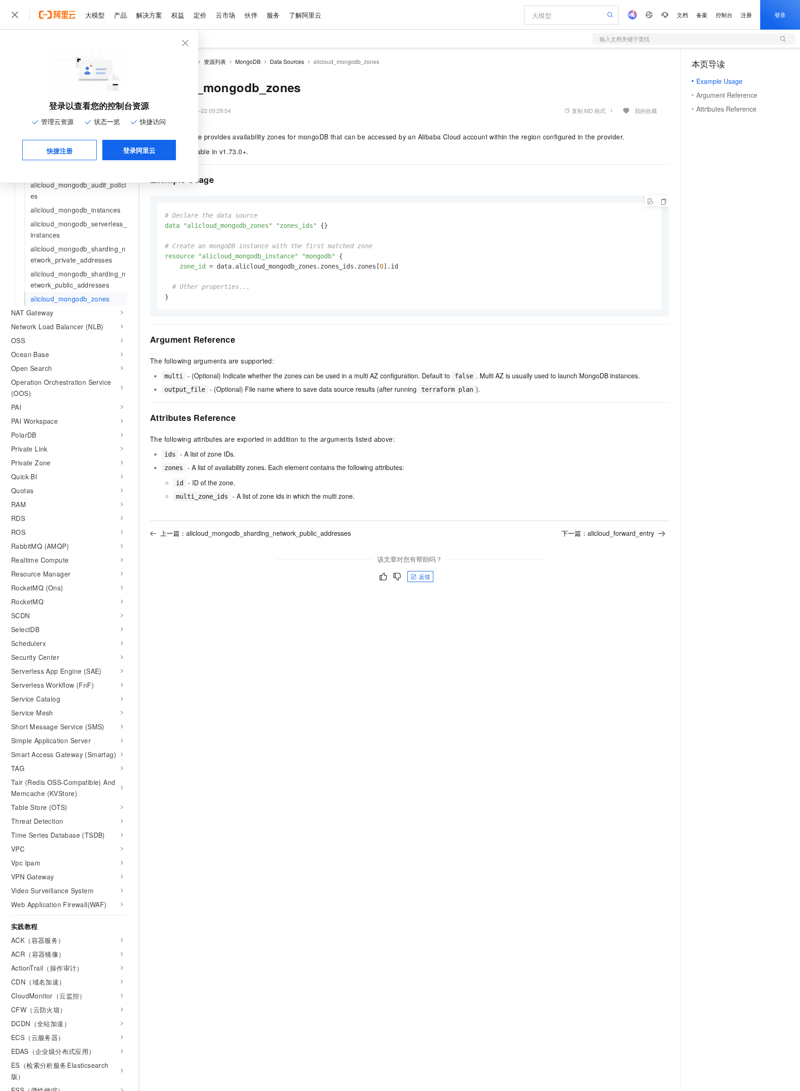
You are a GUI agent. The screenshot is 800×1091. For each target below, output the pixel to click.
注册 (746, 15)
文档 (682, 15)
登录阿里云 (139, 150)
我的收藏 (646, 110)
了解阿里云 (305, 14)
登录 (780, 15)
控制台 (724, 15)
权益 (177, 14)
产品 (120, 14)
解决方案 (149, 14)
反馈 (424, 576)
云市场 (225, 14)
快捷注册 (60, 150)
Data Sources (287, 61)
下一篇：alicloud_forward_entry (608, 533)
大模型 (95, 14)
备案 (701, 15)
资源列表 (215, 61)
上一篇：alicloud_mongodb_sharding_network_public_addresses (255, 533)
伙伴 (250, 14)
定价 (200, 14)
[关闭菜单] (15, 15)
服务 (273, 14)
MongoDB (248, 61)
